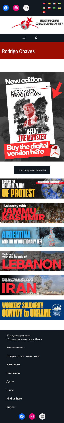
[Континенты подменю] (25, 347)
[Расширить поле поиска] (36, 38)
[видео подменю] (16, 407)
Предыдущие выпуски (32, 170)
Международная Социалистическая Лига (24, 337)
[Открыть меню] (24, 38)
